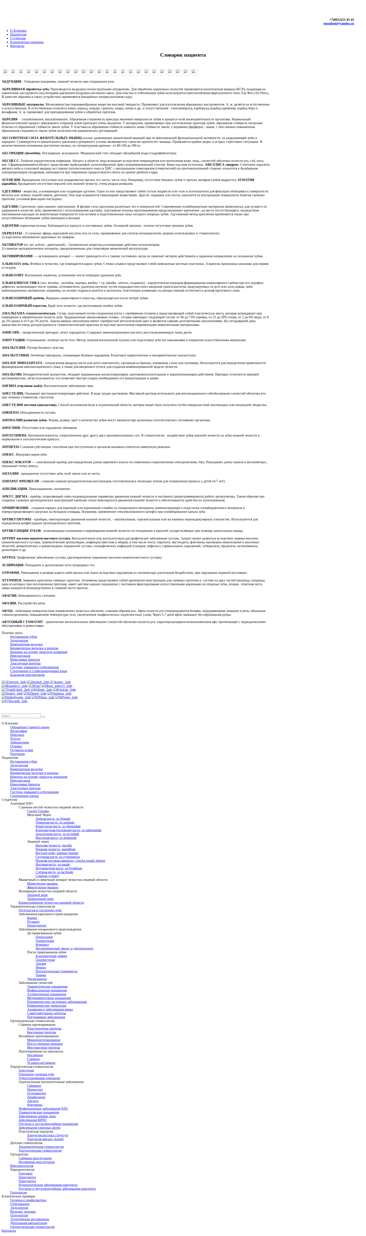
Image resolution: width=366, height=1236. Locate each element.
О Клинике (18, 30)
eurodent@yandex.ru (338, 23)
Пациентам (18, 34)
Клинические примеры (27, 42)
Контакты (17, 46)
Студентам (18, 38)
